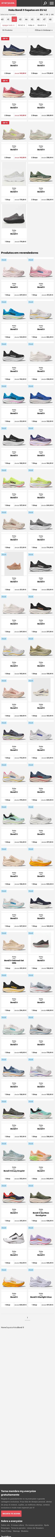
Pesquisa (45, 3)
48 (50, 19)
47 (44, 19)
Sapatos (9, 1327)
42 (14, 19)
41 (8, 19)
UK (52, 14)
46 (38, 19)
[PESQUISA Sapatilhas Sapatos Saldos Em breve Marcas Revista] (27, 3)
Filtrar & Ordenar (43, 30)
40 (2, 19)
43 (20, 19)
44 (26, 19)
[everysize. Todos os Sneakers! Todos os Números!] (8, 3)
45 (32, 19)
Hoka (15, 1327)
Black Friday (6, 1531)
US (47, 14)
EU (41, 14)
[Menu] (51, 3)
